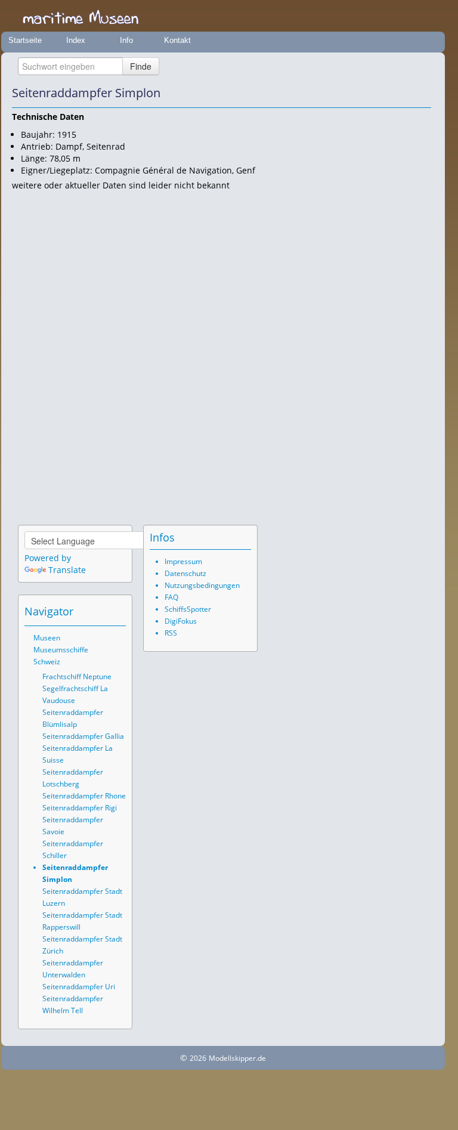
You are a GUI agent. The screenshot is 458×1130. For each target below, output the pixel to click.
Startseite (25, 40)
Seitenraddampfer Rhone (84, 796)
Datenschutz (185, 573)
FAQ (171, 597)
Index (75, 40)
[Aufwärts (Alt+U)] (389, 93)
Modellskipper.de (237, 1058)
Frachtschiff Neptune (77, 676)
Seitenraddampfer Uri (78, 987)
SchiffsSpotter (188, 609)
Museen (46, 638)
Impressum (183, 561)
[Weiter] (422, 93)
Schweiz (46, 662)
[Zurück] (406, 93)
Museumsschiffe (60, 650)
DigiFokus (181, 621)
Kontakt (177, 40)
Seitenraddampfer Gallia (83, 736)
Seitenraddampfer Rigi (79, 808)
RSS (171, 633)
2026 (198, 1058)
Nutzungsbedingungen (202, 585)
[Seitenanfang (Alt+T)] (84, 611)
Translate (67, 569)
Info (126, 40)
